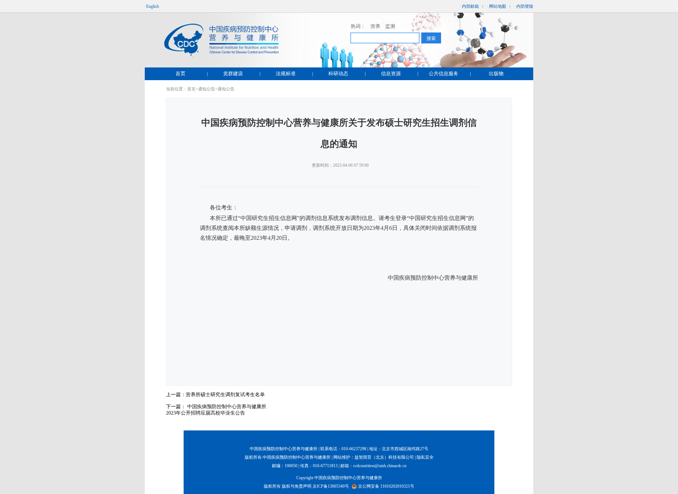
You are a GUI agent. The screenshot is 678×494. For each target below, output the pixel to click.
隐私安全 (425, 457)
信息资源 (391, 73)
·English (152, 6)
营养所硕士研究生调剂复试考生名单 (225, 394)
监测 (390, 26)
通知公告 (206, 89)
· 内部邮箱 (469, 6)
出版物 (496, 73)
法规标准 (286, 73)
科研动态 (338, 73)
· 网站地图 (496, 6)
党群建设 (233, 73)
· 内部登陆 (523, 6)
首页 (180, 73)
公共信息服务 (443, 73)
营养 (375, 26)
